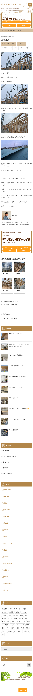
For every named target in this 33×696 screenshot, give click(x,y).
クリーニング (20, 624)
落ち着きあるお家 (6, 473)
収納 (5, 503)
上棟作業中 (4, 468)
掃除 (3, 628)
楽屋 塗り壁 (5, 450)
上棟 (16, 48)
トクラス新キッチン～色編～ (17, 419)
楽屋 (21, 48)
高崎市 (10, 631)
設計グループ (8, 563)
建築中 (11, 612)
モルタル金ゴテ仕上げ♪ (16, 387)
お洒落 (17, 612)
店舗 (5, 550)
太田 (13, 621)
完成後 (6, 523)
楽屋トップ (7, 21)
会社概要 (26, 21)
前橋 (21, 615)
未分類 (6, 590)
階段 (27, 628)
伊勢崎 (4, 618)
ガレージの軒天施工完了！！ (17, 355)
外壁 (3, 621)
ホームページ (8, 583)
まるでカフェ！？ (6, 462)
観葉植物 (26, 631)
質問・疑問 (7, 489)
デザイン (6, 556)
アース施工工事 (13, 430)
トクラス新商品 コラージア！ (17, 376)
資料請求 (9, 25)
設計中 (4, 631)
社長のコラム (8, 543)
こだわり (4, 612)
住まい (21, 618)
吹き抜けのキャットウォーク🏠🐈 (19, 408)
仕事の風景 (12, 30)
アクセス (16, 21)
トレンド (6, 496)
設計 (5, 536)
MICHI (13, 36)
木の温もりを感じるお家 (8, 456)
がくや (24, 609)
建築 (8, 621)
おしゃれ (15, 615)
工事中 (13, 44)
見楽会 (23, 25)
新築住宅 (27, 615)
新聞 (28, 621)
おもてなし (5, 624)
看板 (18, 628)
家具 (27, 624)
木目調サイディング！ (15, 333)
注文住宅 (5, 48)
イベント (6, 516)
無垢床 (12, 628)
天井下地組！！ (13, 398)
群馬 (27, 48)
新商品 (6, 577)
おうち (12, 624)
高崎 (15, 618)
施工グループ (22, 44)
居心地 (18, 621)
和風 (22, 628)
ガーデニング (18, 631)
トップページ (4, 30)
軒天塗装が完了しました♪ (16, 366)
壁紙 (26, 618)
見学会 (10, 618)
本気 (24, 621)
